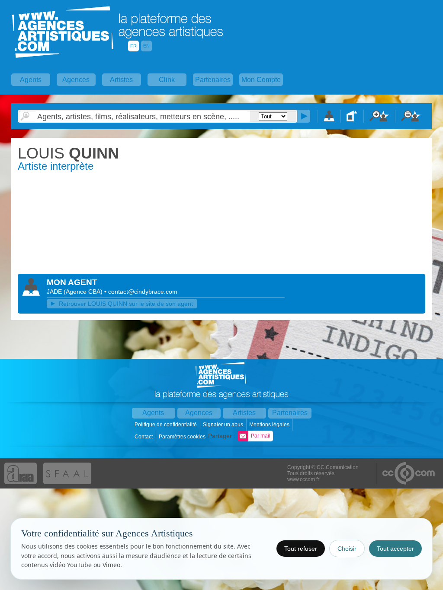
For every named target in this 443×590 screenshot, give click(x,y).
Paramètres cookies (183, 437)
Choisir (346, 548)
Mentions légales (270, 425)
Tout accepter (395, 548)
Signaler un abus (223, 425)
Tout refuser (300, 548)
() (84, 291)
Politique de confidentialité (166, 425)
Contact (144, 437)
